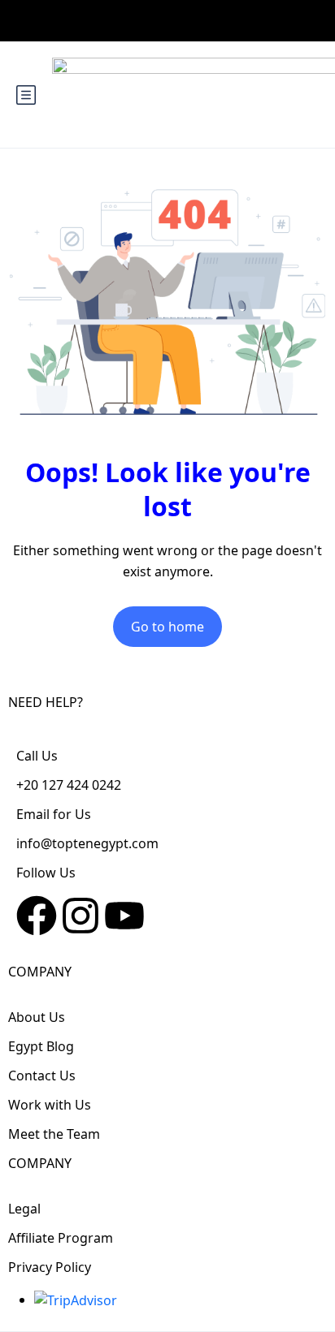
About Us (36, 1017)
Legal (24, 1209)
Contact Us (42, 1075)
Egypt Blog (41, 1046)
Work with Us (49, 1105)
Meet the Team (54, 1134)
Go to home (167, 627)
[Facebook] (36, 915)
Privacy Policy (49, 1267)
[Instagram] (80, 915)
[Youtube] (124, 915)
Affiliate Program (60, 1238)
